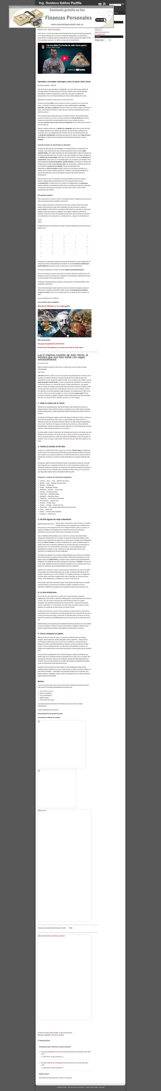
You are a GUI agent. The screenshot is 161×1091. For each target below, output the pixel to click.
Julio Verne (54, 1035)
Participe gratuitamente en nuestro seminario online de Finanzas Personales (30, 7)
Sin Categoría (99, 34)
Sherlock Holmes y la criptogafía (54, 306)
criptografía (47, 1035)
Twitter (71, 928)
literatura (61, 1035)
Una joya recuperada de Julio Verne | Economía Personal (58, 1052)
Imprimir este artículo (54, 29)
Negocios (115, 12)
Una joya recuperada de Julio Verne (51, 344)
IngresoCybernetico (100, 32)
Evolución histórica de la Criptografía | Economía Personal (58, 1063)
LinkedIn (63, 928)
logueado (52, 1078)
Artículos (69, 1033)
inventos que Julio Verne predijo (77, 439)
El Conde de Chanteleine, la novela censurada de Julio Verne (60, 347)
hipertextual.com (47, 298)
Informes (97, 30)
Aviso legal (101, 1087)
